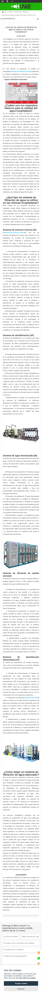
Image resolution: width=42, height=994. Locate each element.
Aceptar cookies (21, 983)
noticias (10, 12)
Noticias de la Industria (21, 12)
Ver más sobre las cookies (26, 978)
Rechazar (21, 989)
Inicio (4, 12)
